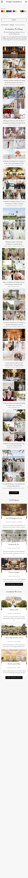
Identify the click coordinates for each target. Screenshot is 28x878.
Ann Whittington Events (14, 518)
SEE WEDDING (14, 62)
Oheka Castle (14, 610)
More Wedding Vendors (14, 584)
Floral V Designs (14, 572)
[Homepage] (14, 2)
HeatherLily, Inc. (14, 544)
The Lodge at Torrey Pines (14, 638)
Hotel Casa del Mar (14, 664)
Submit (14, 20)
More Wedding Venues (14, 677)
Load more (14, 492)
